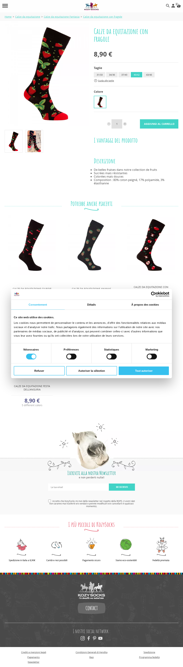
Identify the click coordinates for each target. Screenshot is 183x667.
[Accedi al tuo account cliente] (173, 6)
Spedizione (149, 652)
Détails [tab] (91, 304)
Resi (91, 657)
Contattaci (91, 608)
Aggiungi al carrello (159, 124)
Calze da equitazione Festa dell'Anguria (32, 387)
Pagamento (33, 657)
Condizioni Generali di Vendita (91, 652)
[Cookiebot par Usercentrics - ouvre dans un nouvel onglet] (153, 294)
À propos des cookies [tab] (145, 304)
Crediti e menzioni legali (33, 652)
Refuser (39, 370)
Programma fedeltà (149, 657)
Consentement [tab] (38, 304)
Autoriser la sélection (91, 370)
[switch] (71, 356)
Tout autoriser (144, 370)
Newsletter (33, 662)
